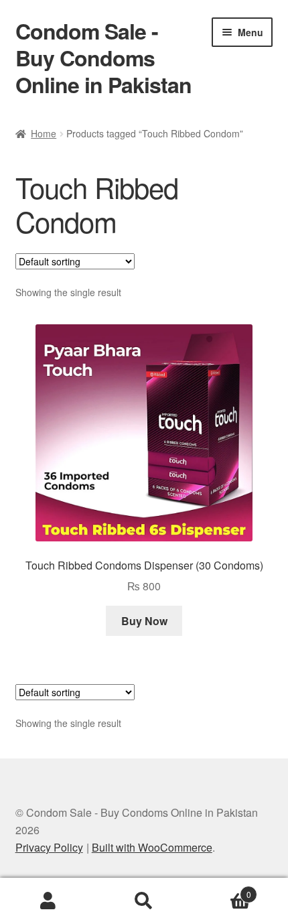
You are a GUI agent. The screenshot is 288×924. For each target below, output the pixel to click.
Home (43, 133)
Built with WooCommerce (152, 847)
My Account (48, 901)
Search (144, 901)
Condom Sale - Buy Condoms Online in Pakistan (103, 57)
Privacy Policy (49, 847)
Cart (221, 889)
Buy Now (144, 621)
